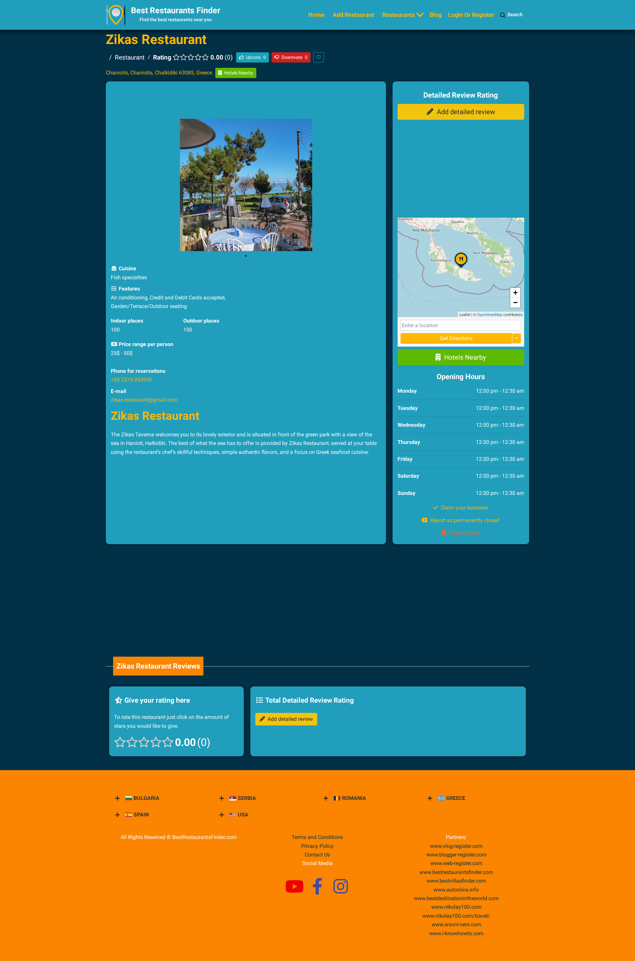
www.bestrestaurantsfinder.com (456, 872)
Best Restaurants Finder (175, 10)
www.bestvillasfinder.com (456, 881)
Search (515, 15)
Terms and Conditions (317, 837)
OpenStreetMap (489, 314)
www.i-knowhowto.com (456, 933)
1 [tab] (245, 256)
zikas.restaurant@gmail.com (144, 400)
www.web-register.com (456, 863)
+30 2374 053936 (131, 379)
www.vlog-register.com (456, 846)
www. (456, 890)
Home (316, 14)
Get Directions (456, 338)
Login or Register (471, 14)
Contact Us (317, 855)
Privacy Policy (317, 846)
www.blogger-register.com (456, 855)
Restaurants (398, 14)
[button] (515, 293)
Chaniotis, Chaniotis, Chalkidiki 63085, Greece (159, 72)
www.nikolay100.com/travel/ (456, 916)
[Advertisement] (245, 101)
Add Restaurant (353, 14)
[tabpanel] (246, 185)
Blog (436, 14)
